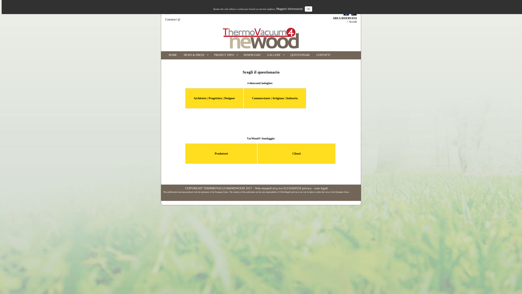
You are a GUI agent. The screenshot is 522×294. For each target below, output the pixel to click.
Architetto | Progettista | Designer (214, 98)
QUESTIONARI (300, 55)
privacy (307, 188)
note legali (321, 188)
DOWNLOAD (252, 55)
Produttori (221, 153)
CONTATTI (323, 55)
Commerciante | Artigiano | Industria (275, 98)
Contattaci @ (172, 19)
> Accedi (352, 21)
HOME (173, 55)
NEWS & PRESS (192, 55)
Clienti (296, 153)
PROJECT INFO (222, 55)
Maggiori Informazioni (289, 8)
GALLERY (272, 55)
